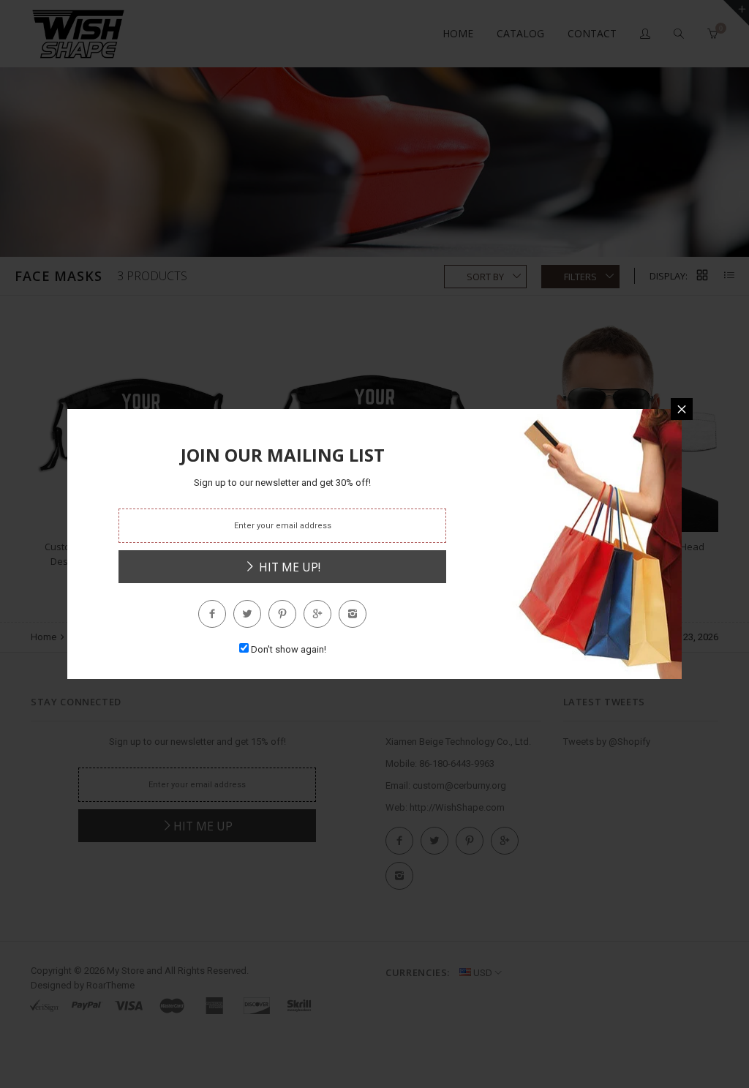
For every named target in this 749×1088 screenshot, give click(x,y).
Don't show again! (288, 649)
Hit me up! (288, 567)
